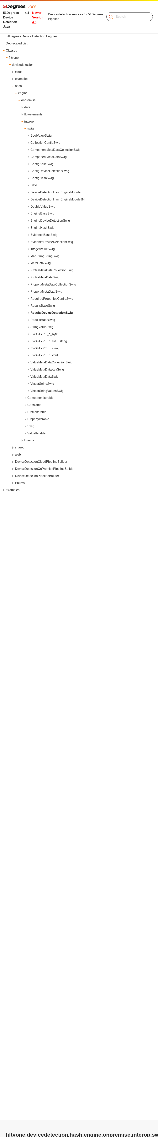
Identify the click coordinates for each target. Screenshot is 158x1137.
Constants (34, 405)
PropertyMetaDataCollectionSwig (53, 284)
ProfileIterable (36, 412)
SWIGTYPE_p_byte (44, 334)
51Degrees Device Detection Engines (31, 36)
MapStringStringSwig (45, 256)
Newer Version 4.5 (37, 17)
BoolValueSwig (41, 135)
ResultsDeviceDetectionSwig (51, 312)
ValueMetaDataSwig (44, 376)
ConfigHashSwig (42, 178)
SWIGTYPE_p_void (44, 355)
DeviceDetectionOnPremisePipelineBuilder (44, 468)
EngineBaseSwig (42, 213)
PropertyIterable (38, 419)
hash (18, 86)
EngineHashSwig (42, 227)
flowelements (33, 114)
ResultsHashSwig (42, 319)
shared (19, 447)
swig (30, 128)
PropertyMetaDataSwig (46, 291)
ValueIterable (36, 433)
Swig (30, 426)
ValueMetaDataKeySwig (47, 369)
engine (23, 93)
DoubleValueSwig (42, 206)
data (27, 107)
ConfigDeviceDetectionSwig (49, 171)
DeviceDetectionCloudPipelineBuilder (41, 461)
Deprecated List (16, 43)
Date (33, 185)
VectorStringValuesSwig (47, 390)
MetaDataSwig (40, 263)
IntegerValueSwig (42, 249)
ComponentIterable (40, 397)
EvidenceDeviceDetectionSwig (51, 242)
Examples (12, 490)
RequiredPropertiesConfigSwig (51, 298)
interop (29, 121)
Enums (29, 440)
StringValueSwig (41, 327)
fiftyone (14, 57)
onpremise (28, 100)
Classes (11, 50)
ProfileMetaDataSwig (45, 277)
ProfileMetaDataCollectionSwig (51, 270)
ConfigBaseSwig (42, 164)
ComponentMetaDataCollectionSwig (55, 149)
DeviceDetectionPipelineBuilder (37, 476)
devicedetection (23, 64)
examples (21, 78)
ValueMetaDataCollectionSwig (51, 362)
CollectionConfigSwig (45, 142)
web (18, 454)
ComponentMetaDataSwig (48, 157)
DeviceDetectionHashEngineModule (55, 192)
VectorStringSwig (42, 383)
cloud (19, 71)
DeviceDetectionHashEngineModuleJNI (57, 199)
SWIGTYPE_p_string (45, 348)
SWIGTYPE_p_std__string (48, 341)
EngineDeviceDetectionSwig (50, 220)
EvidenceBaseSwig (43, 234)
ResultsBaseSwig (42, 305)
